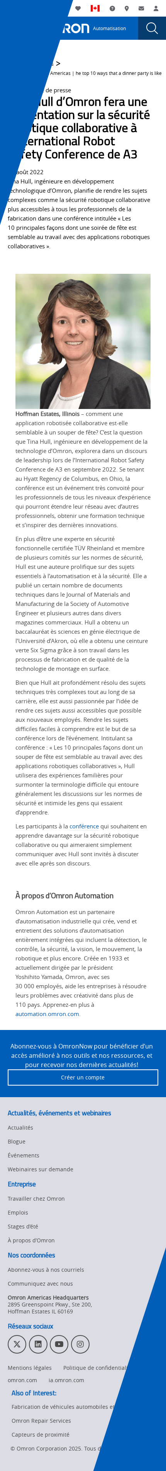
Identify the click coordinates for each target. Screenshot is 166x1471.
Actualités (43, 64)
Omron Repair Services (41, 1420)
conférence (84, 826)
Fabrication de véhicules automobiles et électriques (78, 1406)
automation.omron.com (47, 1014)
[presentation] (14, 28)
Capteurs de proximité (40, 1434)
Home (14, 64)
